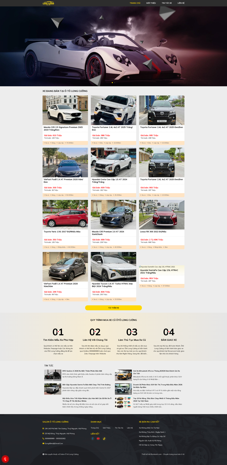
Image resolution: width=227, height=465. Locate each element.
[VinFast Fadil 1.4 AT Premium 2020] (65, 162)
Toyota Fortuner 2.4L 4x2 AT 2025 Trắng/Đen (112, 128)
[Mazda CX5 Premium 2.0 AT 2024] (113, 214)
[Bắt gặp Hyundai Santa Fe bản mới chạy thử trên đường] (52, 389)
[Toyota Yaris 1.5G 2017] (65, 214)
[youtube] (98, 439)
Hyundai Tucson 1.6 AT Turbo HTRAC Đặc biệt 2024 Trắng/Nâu (112, 284)
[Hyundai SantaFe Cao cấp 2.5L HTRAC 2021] (161, 266)
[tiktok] (103, 439)
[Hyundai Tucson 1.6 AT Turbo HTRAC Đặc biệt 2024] (113, 267)
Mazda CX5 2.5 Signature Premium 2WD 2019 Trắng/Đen (63, 128)
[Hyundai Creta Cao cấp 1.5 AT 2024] (113, 162)
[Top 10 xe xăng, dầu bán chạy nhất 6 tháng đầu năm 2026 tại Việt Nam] (123, 402)
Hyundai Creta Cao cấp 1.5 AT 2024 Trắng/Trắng (109, 180)
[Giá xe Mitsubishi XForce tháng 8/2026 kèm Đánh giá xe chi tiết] (123, 375)
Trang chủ (95, 428)
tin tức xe (167, 3)
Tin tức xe (119, 428)
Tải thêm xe (113, 308)
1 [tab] (112, 83)
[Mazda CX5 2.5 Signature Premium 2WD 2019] (65, 110)
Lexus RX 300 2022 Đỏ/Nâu (153, 231)
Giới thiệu (106, 428)
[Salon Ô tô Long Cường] (56, 3)
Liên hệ (130, 428)
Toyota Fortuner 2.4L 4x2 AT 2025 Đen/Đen (161, 127)
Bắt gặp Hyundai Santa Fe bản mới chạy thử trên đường (86, 385)
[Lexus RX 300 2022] (161, 214)
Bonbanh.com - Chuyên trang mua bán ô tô (167, 454)
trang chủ (135, 3)
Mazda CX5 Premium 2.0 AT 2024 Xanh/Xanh (108, 232)
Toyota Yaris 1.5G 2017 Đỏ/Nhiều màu (62, 231)
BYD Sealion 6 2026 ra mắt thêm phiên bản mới (82, 371)
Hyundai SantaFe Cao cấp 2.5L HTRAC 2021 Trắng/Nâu (159, 271)
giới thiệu (151, 3)
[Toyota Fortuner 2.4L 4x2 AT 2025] (113, 110)
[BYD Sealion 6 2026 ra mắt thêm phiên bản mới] (52, 375)
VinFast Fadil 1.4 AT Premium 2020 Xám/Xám (61, 284)
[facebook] (93, 439)
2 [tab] (115, 83)
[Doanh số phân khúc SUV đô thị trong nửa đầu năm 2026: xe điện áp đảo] (123, 389)
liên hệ (181, 3)
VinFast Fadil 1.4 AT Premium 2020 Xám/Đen (63, 180)
